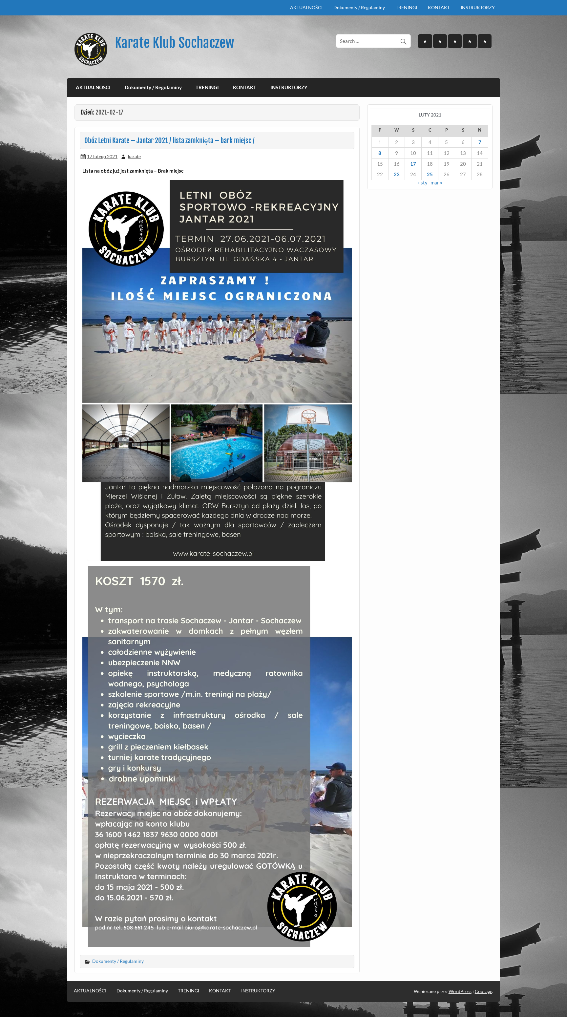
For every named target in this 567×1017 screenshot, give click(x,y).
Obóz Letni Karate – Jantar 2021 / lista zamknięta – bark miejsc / (169, 140)
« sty (422, 182)
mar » (436, 182)
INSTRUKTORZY (478, 7)
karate (134, 156)
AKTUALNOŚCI (306, 7)
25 (430, 174)
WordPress (460, 991)
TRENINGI (406, 7)
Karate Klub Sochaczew (174, 42)
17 (413, 164)
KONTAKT (439, 7)
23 (397, 174)
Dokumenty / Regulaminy (359, 7)
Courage (483, 991)
